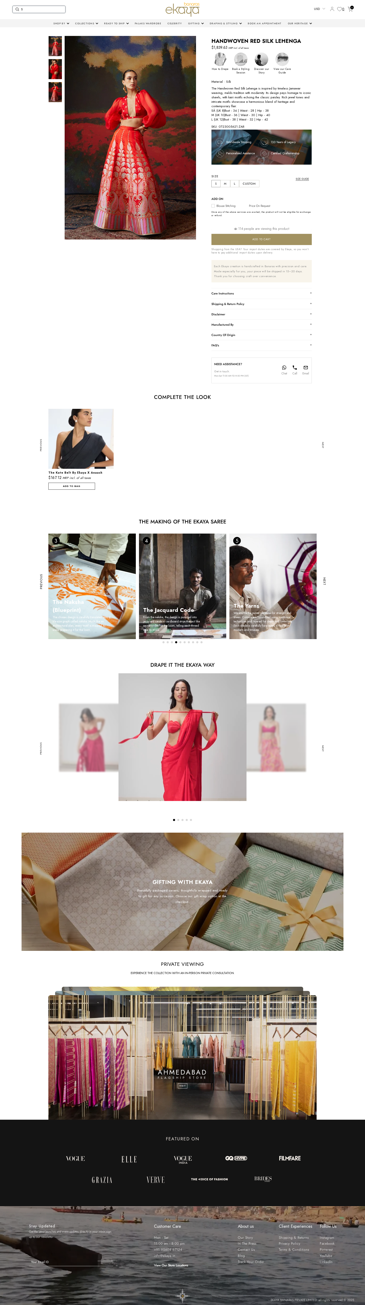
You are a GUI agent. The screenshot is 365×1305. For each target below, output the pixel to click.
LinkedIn (326, 1261)
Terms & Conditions (294, 1249)
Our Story (245, 1237)
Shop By (59, 23)
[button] (61, 23)
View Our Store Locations (171, 1265)
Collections (84, 23)
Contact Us (246, 1249)
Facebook (327, 1243)
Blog (241, 1255)
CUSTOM (249, 184)
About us (246, 1226)
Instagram (327, 1237)
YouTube (326, 1255)
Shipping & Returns (294, 1237)
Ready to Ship (114, 23)
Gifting (194, 23)
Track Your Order (251, 1261)
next (323, 445)
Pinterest (326, 1249)
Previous (40, 445)
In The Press (247, 1243)
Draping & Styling (224, 23)
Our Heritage (298, 23)
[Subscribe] (105, 1261)
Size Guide (302, 179)
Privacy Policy (289, 1243)
